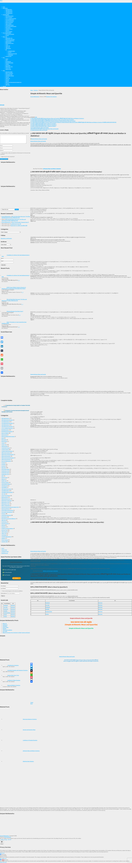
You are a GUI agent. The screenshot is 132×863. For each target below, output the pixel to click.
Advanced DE (4, 434)
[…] (19, 280)
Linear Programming (10, 21)
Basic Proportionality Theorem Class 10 (20, 222)
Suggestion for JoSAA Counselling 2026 (19, 225)
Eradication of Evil (5, 471)
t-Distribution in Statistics (13, 665)
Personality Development (7, 512)
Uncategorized (8, 56)
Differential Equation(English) (8, 457)
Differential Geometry (10, 34)
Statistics (36, 90)
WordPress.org (5, 553)
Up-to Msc (5, 631)
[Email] (81, 679)
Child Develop (4, 446)
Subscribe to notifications (6, 238)
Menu (1, 0)
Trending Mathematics (10, 40)
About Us (5, 623)
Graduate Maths (6, 14)
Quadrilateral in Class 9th (16, 224)
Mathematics (5, 8)
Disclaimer (5, 626)
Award (7, 58)
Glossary (7, 77)
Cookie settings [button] (3, 839)
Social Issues (4, 522)
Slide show (8, 84)
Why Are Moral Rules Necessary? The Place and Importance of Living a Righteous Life (16, 217)
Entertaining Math (9, 71)
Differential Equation (10, 25)
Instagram (48, 607)
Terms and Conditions (7, 630)
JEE (6, 49)
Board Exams (4, 441)
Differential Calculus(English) (8, 454)
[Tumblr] (81, 670)
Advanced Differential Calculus (8, 436)
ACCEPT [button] (9, 839)
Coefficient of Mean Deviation (13, 680)
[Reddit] (81, 673)
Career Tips (8, 45)
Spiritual (7, 81)
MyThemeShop (7, 837)
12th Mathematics (9, 13)
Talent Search (8, 48)
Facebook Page (49, 611)
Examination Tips (5, 474)
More (4, 57)
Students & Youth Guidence (7, 528)
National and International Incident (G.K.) (14, 82)
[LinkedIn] (81, 668)
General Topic (8, 69)
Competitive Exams (6, 448)
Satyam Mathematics (7, 4)
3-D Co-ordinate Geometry (11, 18)
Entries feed (4, 550)
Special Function (5, 523)
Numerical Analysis (9, 22)
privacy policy (5, 627)
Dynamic (7, 35)
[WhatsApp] (81, 675)
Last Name (3, 588)
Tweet (31, 702)
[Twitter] (81, 666)
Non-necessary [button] (3, 858)
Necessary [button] (2, 853)
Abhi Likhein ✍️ (16, 578)
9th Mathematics (9, 9)
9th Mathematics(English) (7, 431)
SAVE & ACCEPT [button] (3, 862)
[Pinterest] (81, 677)
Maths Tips (5, 36)
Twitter (47, 614)
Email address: (4, 593)
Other (4, 70)
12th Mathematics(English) (7, 426)
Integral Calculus (9, 17)
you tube (47, 605)
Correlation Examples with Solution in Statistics (17, 670)
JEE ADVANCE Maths (9, 62)
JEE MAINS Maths (11, 51)
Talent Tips (8, 47)
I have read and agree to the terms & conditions (12, 591)
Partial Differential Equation (11, 26)
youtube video (5, 541)
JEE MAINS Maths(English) (7, 492)
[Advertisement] (71, 106)
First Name (3, 586)
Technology (4, 535)
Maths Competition (9, 73)
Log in (3, 548)
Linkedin (47, 609)
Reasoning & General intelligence (9, 518)
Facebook (48, 602)
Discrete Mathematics (10, 19)
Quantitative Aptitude (10, 75)
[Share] (81, 681)
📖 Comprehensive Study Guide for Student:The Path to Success (16, 406)
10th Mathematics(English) (7, 420)
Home (4, 6)
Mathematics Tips (9, 38)
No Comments (54, 96)
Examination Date (9, 74)
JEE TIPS (9, 52)
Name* (2, 258)
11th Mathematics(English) (7, 423)
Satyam (2, 105)
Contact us (5, 624)
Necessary (4, 854)
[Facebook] (81, 664)
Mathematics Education (10, 39)
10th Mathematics (9, 10)
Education (4, 467)
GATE (7, 60)
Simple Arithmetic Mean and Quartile (38, 141)
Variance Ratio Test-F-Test (13, 675)
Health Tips (8, 78)
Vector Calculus (8, 23)
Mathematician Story (10, 43)
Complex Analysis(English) (7, 451)
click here (100, 602)
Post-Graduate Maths (7, 32)
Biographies (8, 65)
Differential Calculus (9, 15)
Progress (7, 83)
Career (7, 44)
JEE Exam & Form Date (12, 53)
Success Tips (8, 68)
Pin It (31, 703)
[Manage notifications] (3, 860)
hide (36, 117)
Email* (2, 261)
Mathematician (8, 42)
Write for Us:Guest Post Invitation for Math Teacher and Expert (16, 632)
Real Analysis (8, 27)
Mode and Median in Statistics (13, 685)
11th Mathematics (9, 12)
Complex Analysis (9, 29)
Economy (7, 79)
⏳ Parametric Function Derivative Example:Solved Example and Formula (15, 411)
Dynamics (7, 30)
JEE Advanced (8, 61)
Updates (7, 64)
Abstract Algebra (9, 31)
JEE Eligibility (10, 55)
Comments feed (5, 551)
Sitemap (4, 86)
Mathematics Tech (9, 66)
